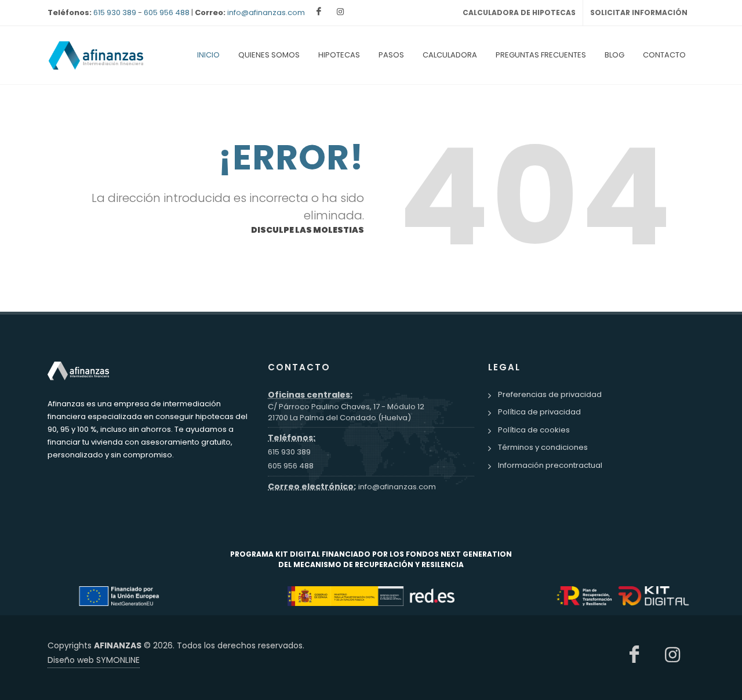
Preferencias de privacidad (550, 394)
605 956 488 (167, 12)
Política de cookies (534, 429)
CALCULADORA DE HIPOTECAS (519, 12)
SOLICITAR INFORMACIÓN (639, 12)
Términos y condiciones (543, 447)
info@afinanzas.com (266, 12)
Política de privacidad (539, 411)
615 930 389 (114, 12)
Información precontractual (550, 465)
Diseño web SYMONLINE (94, 660)
